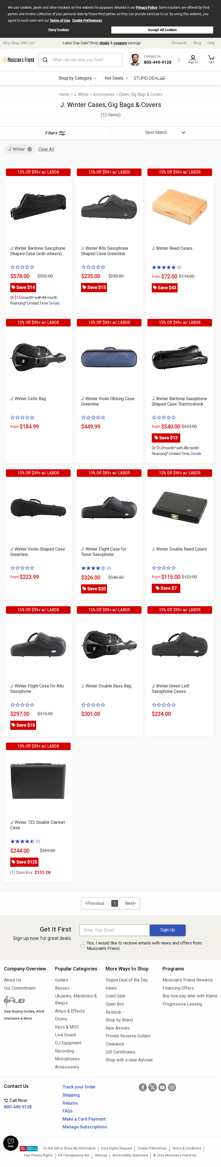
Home (64, 94)
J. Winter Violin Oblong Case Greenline (107, 401)
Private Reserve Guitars (128, 1035)
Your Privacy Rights (38, 1155)
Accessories (103, 94)
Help (211, 43)
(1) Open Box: (21, 872)
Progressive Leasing (182, 1004)
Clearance (115, 1044)
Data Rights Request (116, 1148)
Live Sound (65, 1034)
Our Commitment (20, 988)
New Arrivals (118, 1028)
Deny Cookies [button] (59, 30)
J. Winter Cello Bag (28, 398)
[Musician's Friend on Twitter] (152, 1087)
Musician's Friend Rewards (188, 980)
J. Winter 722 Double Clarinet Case (37, 825)
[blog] (25, 1001)
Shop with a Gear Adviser (129, 1060)
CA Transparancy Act (73, 1155)
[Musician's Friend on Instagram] (172, 1087)
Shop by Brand (119, 1020)
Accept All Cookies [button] (162, 30)
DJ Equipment (68, 1042)
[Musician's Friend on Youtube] (162, 1087)
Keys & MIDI (67, 1027)
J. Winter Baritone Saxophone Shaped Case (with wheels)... (37, 251)
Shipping (71, 1095)
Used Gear (115, 996)
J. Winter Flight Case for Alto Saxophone (37, 688)
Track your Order (79, 1087)
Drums (61, 1018)
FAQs (68, 1111)
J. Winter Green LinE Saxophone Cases (170, 688)
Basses (62, 988)
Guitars (61, 980)
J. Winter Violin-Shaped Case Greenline (37, 552)
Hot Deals (114, 78)
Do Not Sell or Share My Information (69, 1148)
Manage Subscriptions (85, 1126)
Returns (70, 1103)
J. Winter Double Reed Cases (179, 549)
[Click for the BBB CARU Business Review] (29, 1148)
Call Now (18, 1103)
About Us (12, 980)
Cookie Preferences (87, 20)
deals (104, 43)
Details (54, 303)
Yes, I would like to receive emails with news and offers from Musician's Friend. (144, 945)
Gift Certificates (120, 1052)
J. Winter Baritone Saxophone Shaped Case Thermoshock (179, 401)
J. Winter (81, 94)
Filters (51, 133)
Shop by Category (75, 78)
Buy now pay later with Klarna (190, 996)
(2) (179, 267)
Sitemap (101, 1155)
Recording (64, 1051)
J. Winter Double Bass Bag (106, 686)
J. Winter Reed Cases (172, 248)
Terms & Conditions (186, 1148)
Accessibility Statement (130, 1155)
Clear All (46, 149)
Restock (113, 1012)
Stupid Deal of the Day (127, 980)
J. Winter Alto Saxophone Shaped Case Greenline (104, 251)
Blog (197, 43)
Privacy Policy (146, 7)
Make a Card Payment (84, 1119)
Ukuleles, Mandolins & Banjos (76, 999)
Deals (111, 988)
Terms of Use (60, 20)
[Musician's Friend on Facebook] (143, 1087)
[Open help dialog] (10, 1143)
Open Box (115, 1004)
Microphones (67, 1058)
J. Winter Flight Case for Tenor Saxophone (103, 552)
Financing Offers (178, 988)
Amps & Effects (70, 1011)
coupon (120, 43)
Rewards (179, 43)
